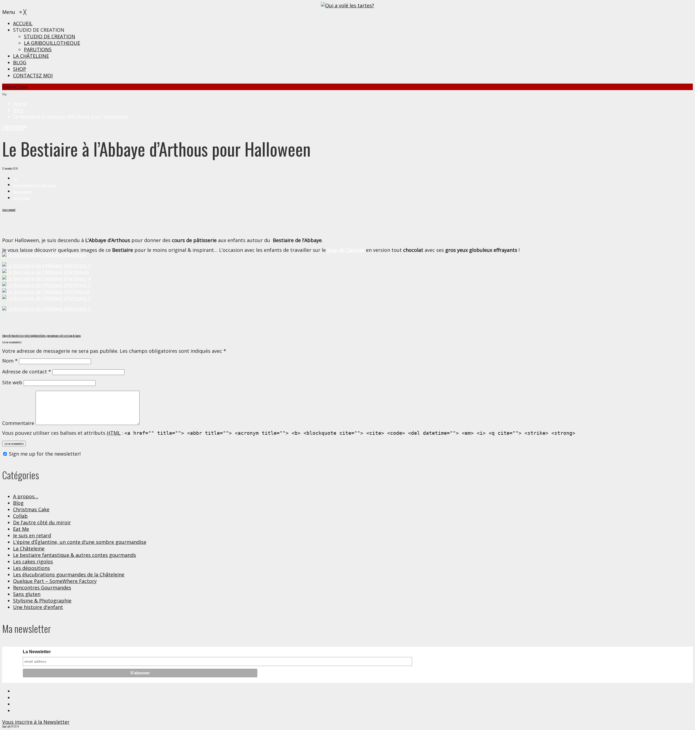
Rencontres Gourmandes (22, 192)
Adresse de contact (26, 371)
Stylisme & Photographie (42, 600)
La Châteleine (29, 548)
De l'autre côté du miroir (42, 522)
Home (20, 103)
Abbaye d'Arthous (9, 336)
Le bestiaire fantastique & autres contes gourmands (34, 185)
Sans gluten (26, 594)
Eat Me (21, 529)
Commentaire (18, 423)
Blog (18, 110)
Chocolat (37, 336)
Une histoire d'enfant (21, 198)
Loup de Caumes (75, 336)
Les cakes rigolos (33, 561)
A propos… (25, 496)
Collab (20, 516)
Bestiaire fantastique (25, 336)
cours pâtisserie (62, 336)
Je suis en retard (32, 535)
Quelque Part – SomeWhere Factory (55, 581)
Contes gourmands (47, 336)
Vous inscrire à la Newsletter (36, 722)
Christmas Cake (31, 509)
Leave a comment (8, 210)
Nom (10, 360)
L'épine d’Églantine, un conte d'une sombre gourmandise (79, 542)
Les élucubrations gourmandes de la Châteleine (68, 574)
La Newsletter (37, 651)
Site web (12, 382)
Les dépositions (31, 568)
